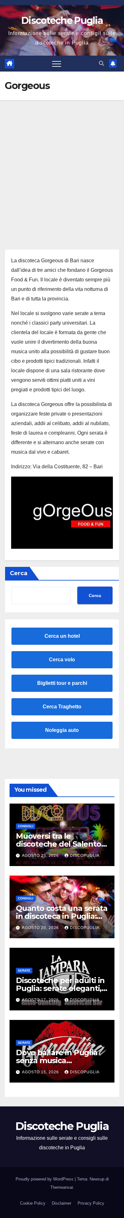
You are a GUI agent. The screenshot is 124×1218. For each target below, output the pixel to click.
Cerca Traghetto (62, 706)
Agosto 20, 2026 (41, 928)
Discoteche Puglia (62, 20)
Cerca (18, 573)
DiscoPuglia (85, 855)
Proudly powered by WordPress (45, 1179)
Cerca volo (62, 659)
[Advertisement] (62, 165)
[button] (101, 63)
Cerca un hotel (62, 636)
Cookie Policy (32, 1203)
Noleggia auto (62, 730)
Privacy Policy (91, 1203)
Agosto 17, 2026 (41, 1000)
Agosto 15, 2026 (41, 1072)
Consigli (25, 826)
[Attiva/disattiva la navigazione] (56, 63)
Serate (24, 970)
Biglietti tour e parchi (62, 683)
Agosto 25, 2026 (41, 855)
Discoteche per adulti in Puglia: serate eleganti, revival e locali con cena (60, 988)
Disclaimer (61, 1203)
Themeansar (61, 1187)
